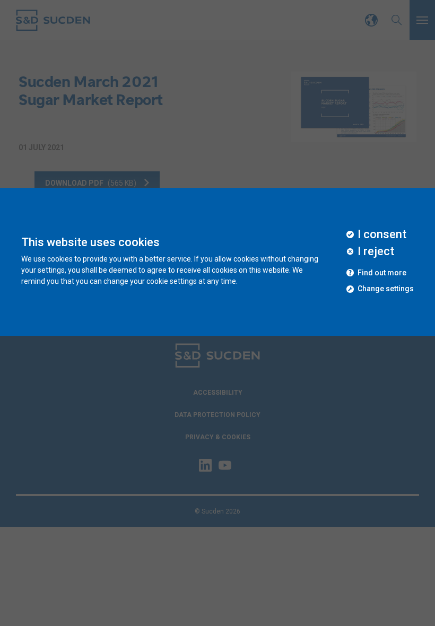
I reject (376, 251)
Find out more (382, 273)
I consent (382, 234)
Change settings (386, 289)
